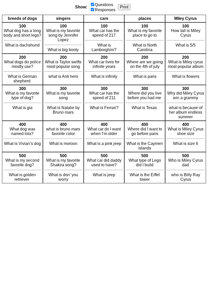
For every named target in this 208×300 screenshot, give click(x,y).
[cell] (22, 38)
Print (124, 7)
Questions (104, 5)
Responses (105, 10)
